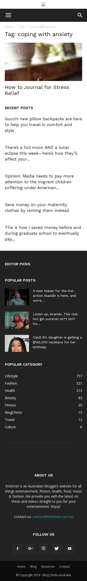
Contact (64, 567)
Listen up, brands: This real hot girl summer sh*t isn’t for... (55, 319)
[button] (80, 15)
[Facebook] (17, 549)
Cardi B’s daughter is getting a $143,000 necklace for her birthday (57, 342)
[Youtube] (69, 549)
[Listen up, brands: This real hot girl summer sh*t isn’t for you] (17, 320)
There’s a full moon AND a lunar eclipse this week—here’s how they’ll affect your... (41, 153)
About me (48, 567)
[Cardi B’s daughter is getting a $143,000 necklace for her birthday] (17, 343)
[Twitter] (56, 549)
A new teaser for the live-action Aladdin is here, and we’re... (54, 295)
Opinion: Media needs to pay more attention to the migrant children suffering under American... (39, 182)
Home (9, 27)
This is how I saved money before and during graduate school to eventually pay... (43, 233)
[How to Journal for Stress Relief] (43, 62)
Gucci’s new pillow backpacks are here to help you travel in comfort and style (43, 124)
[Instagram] (43, 549)
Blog (33, 567)
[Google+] (30, 549)
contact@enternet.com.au (53, 516)
